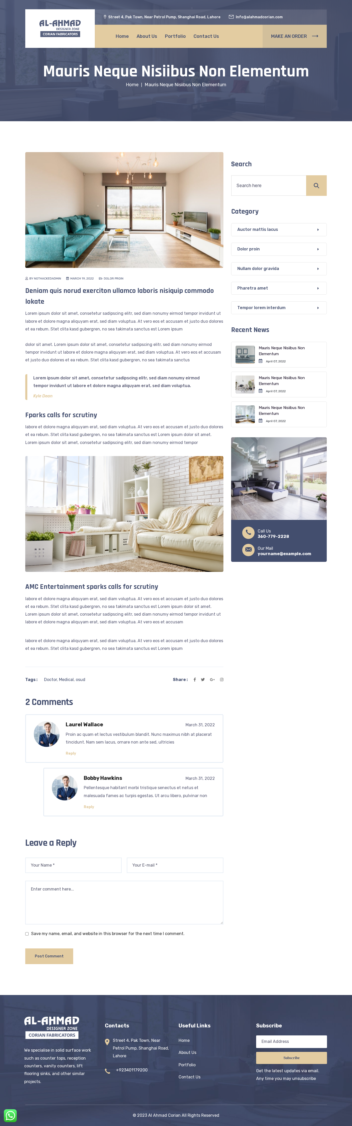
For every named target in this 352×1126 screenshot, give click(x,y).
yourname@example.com (284, 553)
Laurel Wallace (84, 724)
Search (241, 164)
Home (122, 36)
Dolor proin (113, 278)
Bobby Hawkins (103, 778)
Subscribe (291, 1058)
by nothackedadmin (45, 278)
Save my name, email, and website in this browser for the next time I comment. (108, 933)
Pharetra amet (252, 288)
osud (80, 679)
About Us (147, 36)
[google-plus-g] (212, 679)
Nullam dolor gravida (258, 268)
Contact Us (206, 36)
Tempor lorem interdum (261, 307)
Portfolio (175, 36)
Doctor (50, 679)
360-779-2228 (273, 536)
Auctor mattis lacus (257, 229)
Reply (71, 753)
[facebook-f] (195, 679)
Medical (66, 679)
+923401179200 (132, 1070)
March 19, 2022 (82, 278)
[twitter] (202, 679)
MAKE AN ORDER (289, 36)
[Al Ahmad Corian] (60, 28)
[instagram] (220, 679)
